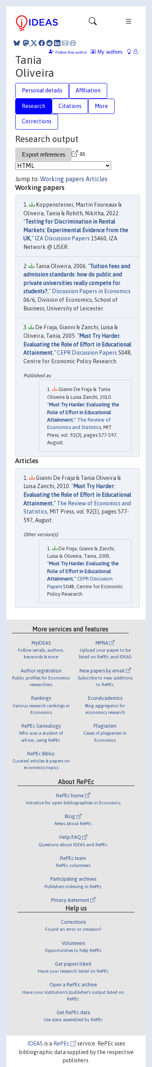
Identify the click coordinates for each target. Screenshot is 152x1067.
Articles (97, 178)
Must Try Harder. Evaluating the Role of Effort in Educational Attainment (77, 344)
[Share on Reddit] (49, 43)
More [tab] (101, 106)
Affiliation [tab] (88, 90)
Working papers (62, 178)
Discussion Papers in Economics (91, 291)
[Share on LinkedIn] (57, 43)
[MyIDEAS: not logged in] (131, 52)
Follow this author (71, 52)
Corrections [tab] (36, 121)
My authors (109, 52)
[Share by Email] (65, 43)
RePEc (62, 1043)
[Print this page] (73, 43)
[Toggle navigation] (93, 23)
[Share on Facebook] (42, 43)
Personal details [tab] (42, 90)
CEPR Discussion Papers (87, 353)
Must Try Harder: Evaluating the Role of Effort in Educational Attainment (83, 412)
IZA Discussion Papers (62, 238)
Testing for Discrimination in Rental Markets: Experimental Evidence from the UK (75, 230)
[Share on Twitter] (34, 43)
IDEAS (35, 1043)
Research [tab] (33, 106)
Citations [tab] (69, 106)
